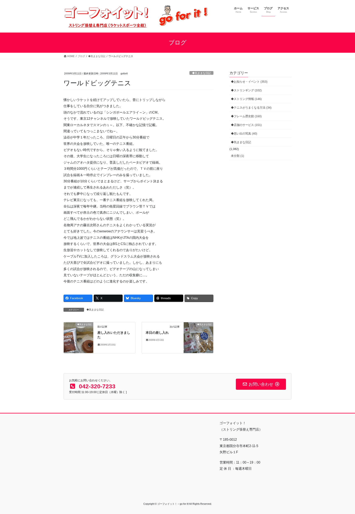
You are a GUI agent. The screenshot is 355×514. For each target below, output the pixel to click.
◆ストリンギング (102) (246, 90)
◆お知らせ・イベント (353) (249, 81)
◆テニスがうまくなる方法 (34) (251, 107)
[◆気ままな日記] (78, 337)
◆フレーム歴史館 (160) (246, 116)
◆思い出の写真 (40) (244, 133)
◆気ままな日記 (201, 73)
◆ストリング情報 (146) (246, 99)
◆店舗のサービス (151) (246, 124)
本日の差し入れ (157, 332)
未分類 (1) (237, 155)
